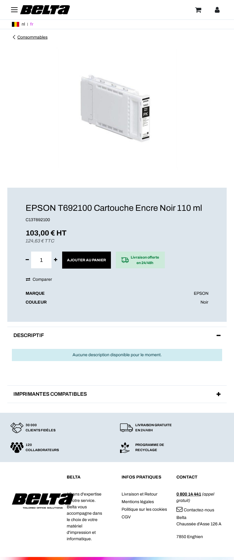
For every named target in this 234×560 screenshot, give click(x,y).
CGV (126, 517)
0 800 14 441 (188, 494)
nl (23, 24)
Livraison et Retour (140, 494)
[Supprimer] (27, 260)
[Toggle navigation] (14, 10)
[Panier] (198, 10)
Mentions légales (138, 501)
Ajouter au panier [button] (86, 260)
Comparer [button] (42, 279)
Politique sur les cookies (144, 509)
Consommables (32, 37)
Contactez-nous (199, 510)
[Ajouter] (55, 260)
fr (31, 24)
